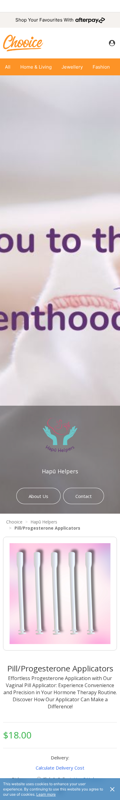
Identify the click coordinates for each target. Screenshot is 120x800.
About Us (38, 496)
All (7, 67)
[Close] (112, 789)
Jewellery (72, 67)
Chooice (14, 522)
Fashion (101, 67)
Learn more (46, 794)
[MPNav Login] (112, 43)
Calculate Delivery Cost (60, 768)
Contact (83, 496)
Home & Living (36, 67)
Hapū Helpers (60, 471)
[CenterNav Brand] (23, 43)
